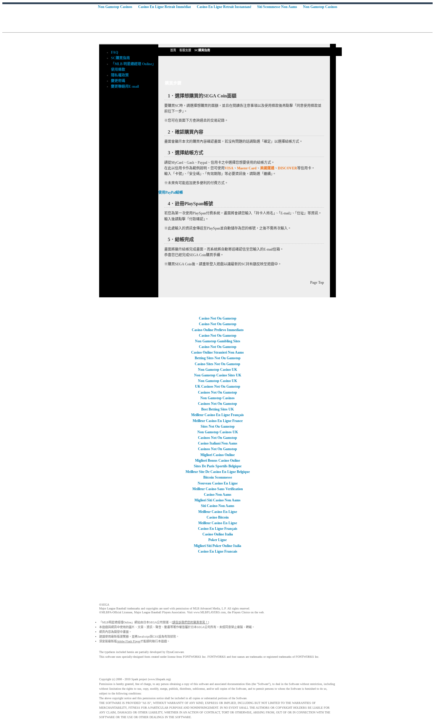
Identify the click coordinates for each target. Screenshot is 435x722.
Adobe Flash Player (128, 641)
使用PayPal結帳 (170, 192)
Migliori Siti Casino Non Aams (217, 500)
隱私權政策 (120, 75)
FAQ (114, 52)
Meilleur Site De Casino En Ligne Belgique (218, 472)
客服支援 (185, 50)
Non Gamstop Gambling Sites (217, 341)
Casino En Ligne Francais (217, 551)
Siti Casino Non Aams (217, 506)
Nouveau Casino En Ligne (218, 483)
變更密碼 (118, 81)
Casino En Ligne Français (217, 529)
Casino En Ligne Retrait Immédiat (164, 7)
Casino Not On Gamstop (217, 318)
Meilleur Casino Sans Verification (217, 489)
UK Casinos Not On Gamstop (217, 386)
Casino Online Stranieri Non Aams (217, 352)
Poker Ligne (217, 540)
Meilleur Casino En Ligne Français (217, 415)
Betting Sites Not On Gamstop (218, 358)
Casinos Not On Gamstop (217, 392)
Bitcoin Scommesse (217, 477)
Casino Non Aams (217, 494)
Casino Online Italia (217, 534)
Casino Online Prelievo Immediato (218, 330)
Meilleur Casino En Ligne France (218, 421)
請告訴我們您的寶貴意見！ (190, 622)
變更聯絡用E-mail (125, 86)
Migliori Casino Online (217, 455)
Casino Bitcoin (218, 517)
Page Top (317, 282)
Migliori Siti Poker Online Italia (217, 546)
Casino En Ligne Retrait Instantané (224, 7)
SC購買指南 (120, 58)
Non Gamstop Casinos (115, 7)
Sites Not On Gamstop (218, 426)
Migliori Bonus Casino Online (217, 460)
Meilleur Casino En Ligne (217, 512)
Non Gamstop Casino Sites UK (217, 375)
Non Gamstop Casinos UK (217, 432)
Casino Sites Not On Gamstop (217, 364)
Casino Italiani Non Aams (217, 443)
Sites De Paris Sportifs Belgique (217, 466)
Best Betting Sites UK (217, 409)
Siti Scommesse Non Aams (277, 7)
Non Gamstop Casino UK (217, 370)
